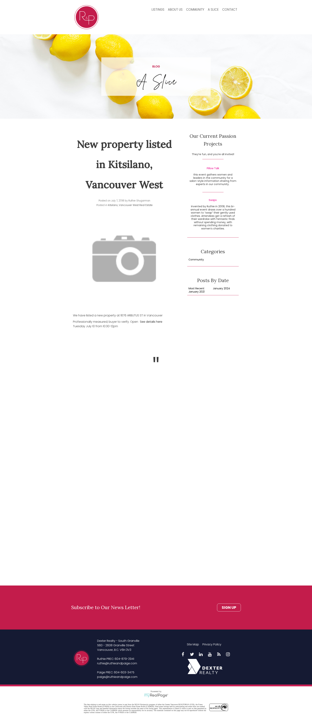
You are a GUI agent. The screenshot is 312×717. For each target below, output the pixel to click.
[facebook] (182, 654)
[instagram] (228, 654)
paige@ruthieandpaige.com (117, 677)
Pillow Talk (213, 168)
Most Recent (196, 288)
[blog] (219, 654)
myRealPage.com (156, 695)
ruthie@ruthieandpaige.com (117, 663)
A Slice (213, 9)
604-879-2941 (124, 659)
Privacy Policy (211, 644)
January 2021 (196, 291)
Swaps (213, 200)
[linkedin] (200, 654)
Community (195, 9)
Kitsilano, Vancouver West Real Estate (130, 205)
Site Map (193, 644)
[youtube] (209, 654)
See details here (151, 322)
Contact (229, 9)
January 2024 (221, 288)
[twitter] (191, 654)
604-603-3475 (124, 672)
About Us (175, 9)
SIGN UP (229, 607)
